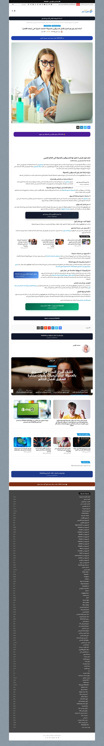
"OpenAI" (86, 574)
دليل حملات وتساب (83, 720)
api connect (84, 689)
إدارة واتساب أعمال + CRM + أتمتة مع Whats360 (52, 474)
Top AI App (86, 600)
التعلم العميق (86, 612)
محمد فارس (57, 31)
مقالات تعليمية (86, 673)
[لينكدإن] (81, 127)
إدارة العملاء (85, 706)
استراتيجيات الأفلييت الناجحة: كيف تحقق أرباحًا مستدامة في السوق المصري (43, 450)
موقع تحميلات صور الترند (84, 675)
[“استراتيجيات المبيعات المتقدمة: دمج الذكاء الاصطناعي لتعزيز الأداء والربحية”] (33, 242)
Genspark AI (85, 586)
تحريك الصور (86, 621)
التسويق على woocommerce (82, 555)
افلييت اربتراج (87, 499)
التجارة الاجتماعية (85, 609)
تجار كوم (41, 164)
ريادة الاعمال (87, 666)
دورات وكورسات (86, 663)
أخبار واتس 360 (84, 694)
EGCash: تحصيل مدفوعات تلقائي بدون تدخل (26, 275)
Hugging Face (85, 593)
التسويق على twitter (84, 553)
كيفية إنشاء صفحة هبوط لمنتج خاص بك (66, 266)
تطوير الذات (87, 661)
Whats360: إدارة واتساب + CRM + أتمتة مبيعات (52, 306)
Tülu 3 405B (86, 602)
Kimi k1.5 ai (86, 595)
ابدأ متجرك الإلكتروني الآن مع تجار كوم (52, 215)
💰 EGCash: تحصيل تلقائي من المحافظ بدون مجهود (52, 134)
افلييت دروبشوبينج (52, 366)
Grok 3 (87, 590)
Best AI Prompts (84, 581)
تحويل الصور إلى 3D (84, 623)
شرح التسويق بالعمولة (83, 565)
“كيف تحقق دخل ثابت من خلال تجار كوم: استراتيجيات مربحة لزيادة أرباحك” (52, 375)
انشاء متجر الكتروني (85, 642)
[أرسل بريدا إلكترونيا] (54, 31)
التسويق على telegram (83, 546)
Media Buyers (85, 513)
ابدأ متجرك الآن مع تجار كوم (82, 183)
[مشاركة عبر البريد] (77, 127)
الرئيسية (75, 22)
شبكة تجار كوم (38, 166)
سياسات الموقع (66, 209)
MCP (87, 598)
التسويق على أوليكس (84, 560)
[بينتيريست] (49, 327)
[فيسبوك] (88, 127)
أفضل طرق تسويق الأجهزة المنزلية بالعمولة (63, 275)
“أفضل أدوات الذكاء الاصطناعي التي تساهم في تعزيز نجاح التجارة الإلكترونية (63, 450)
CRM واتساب (85, 680)
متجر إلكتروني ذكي (84, 652)
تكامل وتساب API (83, 708)
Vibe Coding (85, 605)
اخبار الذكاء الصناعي (84, 607)
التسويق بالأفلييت (85, 518)
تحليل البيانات (87, 656)
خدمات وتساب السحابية (81, 713)
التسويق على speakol (84, 543)
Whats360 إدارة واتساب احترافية (52, 318)
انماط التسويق (86, 654)
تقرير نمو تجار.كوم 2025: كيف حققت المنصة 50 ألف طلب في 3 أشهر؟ (81, 449)
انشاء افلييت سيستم (84, 647)
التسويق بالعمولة (68, 22)
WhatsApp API (85, 724)
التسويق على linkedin (84, 534)
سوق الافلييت (47, 25)
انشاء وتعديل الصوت (84, 616)
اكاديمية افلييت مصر (85, 503)
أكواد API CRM (84, 699)
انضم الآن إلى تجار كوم (84, 300)
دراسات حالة (84, 715)
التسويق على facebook (83, 527)
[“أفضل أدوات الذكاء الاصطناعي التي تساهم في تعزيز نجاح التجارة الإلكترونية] (62, 442)
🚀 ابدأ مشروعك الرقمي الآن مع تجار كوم (52, 18)
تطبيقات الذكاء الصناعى (83, 630)
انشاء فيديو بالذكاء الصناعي (82, 614)
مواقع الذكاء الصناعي (84, 640)
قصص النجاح (85, 567)
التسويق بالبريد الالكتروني (83, 520)
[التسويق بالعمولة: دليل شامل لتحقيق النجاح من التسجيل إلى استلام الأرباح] (22, 442)
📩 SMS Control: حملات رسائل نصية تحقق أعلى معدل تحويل (52, 484)
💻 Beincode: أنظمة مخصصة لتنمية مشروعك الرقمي (52, 38)
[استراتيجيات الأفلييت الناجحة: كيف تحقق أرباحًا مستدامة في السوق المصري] (42, 442)
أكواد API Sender (83, 701)
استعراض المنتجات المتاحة (53, 256)
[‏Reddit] (45, 327)
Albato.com (84, 687)
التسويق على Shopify (84, 539)
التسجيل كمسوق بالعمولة (68, 190)
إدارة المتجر (86, 645)
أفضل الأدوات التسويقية (84, 496)
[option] (52, 376)
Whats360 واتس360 (84, 684)
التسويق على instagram (83, 532)
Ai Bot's (87, 579)
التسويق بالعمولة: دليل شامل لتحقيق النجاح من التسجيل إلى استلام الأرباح (22, 449)
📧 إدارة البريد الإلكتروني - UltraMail (52, 1)
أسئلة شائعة (84, 696)
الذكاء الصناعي (87, 569)
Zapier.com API (83, 692)
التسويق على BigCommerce (82, 525)
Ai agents (86, 576)
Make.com (86, 682)
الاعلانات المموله (85, 515)
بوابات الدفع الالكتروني (84, 649)
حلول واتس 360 (83, 710)
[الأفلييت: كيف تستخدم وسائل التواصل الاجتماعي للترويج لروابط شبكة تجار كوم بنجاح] (86, 242)
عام (89, 670)
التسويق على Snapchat (83, 541)
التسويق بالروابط (86, 508)
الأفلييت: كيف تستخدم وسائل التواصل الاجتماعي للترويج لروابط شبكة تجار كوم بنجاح (74, 242)
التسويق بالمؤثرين (84, 522)
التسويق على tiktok (84, 548)
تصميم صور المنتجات (82, 638)
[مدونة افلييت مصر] (87, 11)
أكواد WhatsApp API (82, 703)
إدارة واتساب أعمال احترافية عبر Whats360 (52, 336)
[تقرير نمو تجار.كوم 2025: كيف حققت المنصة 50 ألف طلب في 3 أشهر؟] (81, 442)
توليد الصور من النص (84, 633)
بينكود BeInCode (84, 619)
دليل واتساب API (83, 722)
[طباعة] (38, 327)
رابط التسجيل (66, 230)
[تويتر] (85, 127)
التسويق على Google (84, 529)
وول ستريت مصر (86, 727)
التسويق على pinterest (83, 536)
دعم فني (85, 717)
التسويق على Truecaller (83, 551)
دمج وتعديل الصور (84, 635)
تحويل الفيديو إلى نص (84, 626)
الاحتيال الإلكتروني (86, 506)
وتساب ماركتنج (86, 677)
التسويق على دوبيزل (84, 562)
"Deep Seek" (85, 572)
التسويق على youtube (83, 558)
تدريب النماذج (85, 628)
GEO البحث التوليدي (84, 588)
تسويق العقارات (86, 659)
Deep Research (85, 583)
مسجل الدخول (80, 465)
